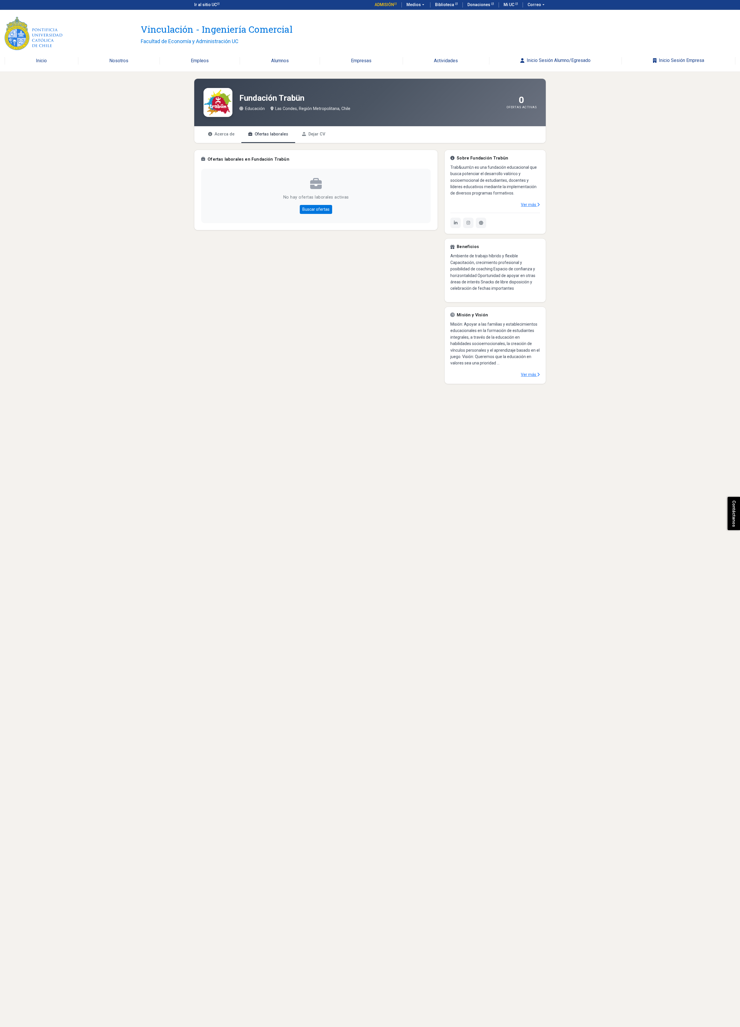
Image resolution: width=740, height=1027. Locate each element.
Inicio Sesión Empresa (680, 60)
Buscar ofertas (316, 209)
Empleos (200, 60)
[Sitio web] (481, 223)
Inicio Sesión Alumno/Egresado (557, 60)
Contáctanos (734, 513)
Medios (416, 4)
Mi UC (509, 4)
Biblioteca (445, 4)
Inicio (41, 60)
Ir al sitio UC (205, 4)
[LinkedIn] (455, 223)
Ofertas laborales (271, 134)
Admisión (384, 4)
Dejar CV (316, 134)
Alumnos (280, 60)
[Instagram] (468, 223)
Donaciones (479, 4)
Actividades (446, 60)
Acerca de (224, 134)
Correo (537, 4)
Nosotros (118, 60)
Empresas (361, 60)
